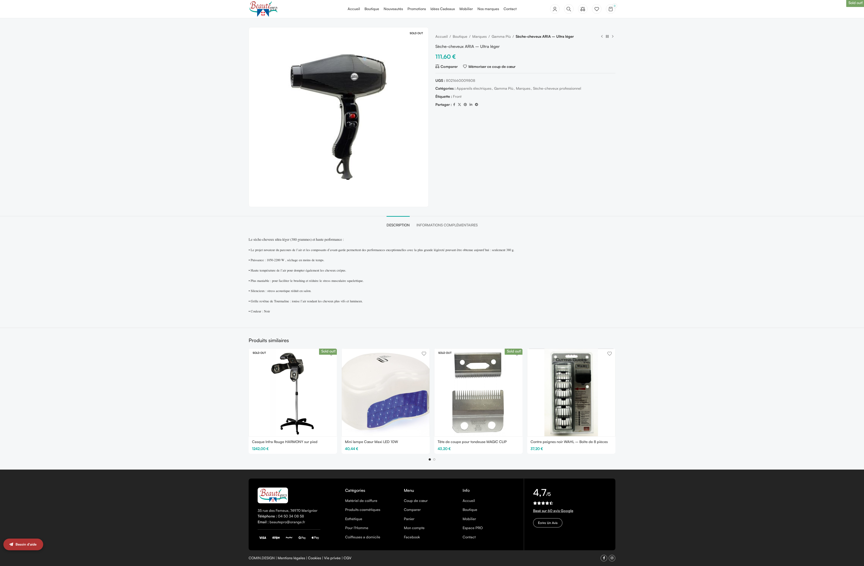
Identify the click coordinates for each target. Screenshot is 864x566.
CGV (347, 558)
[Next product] (612, 36)
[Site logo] (263, 8)
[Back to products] (607, 36)
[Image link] (273, 495)
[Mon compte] (555, 8)
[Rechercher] (569, 8)
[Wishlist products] (597, 8)
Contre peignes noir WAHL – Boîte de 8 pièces (569, 441)
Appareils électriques (474, 88)
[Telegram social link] (476, 105)
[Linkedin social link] (471, 105)
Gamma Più (501, 36)
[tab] (398, 223)
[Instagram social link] (612, 558)
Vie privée (332, 558)
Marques (479, 36)
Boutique (460, 36)
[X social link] (459, 105)
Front (457, 96)
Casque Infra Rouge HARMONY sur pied (284, 441)
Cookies (314, 558)
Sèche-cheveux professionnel (557, 88)
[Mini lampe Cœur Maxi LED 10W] (386, 393)
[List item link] (371, 501)
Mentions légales (291, 558)
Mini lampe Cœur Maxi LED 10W (371, 441)
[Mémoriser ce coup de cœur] (424, 354)
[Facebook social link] (454, 105)
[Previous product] (602, 36)
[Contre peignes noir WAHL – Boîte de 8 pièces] (571, 393)
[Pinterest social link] (465, 105)
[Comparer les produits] (583, 8)
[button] (430, 459)
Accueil (441, 36)
